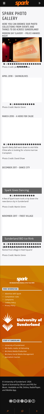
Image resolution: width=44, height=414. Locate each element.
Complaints (9, 300)
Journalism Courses (12, 357)
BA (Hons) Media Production (16, 351)
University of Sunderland (14, 345)
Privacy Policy (10, 305)
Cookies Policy (10, 302)
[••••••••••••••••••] (22, 130)
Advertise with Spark (13, 294)
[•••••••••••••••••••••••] (22, 49)
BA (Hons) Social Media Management (19, 354)
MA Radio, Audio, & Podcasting (17, 348)
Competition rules (12, 297)
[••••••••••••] (22, 90)
